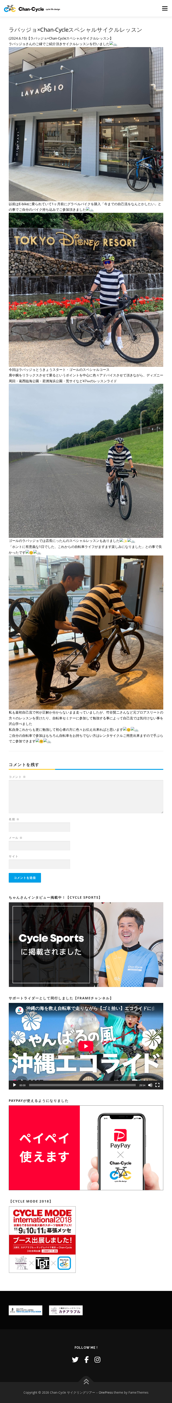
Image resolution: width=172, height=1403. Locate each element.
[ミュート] (150, 1085)
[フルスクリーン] (157, 1085)
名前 (14, 819)
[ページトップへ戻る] (86, 1382)
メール (16, 838)
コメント (17, 777)
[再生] (14, 1085)
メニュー (165, 8)
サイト (14, 856)
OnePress (106, 1392)
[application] (86, 1046)
